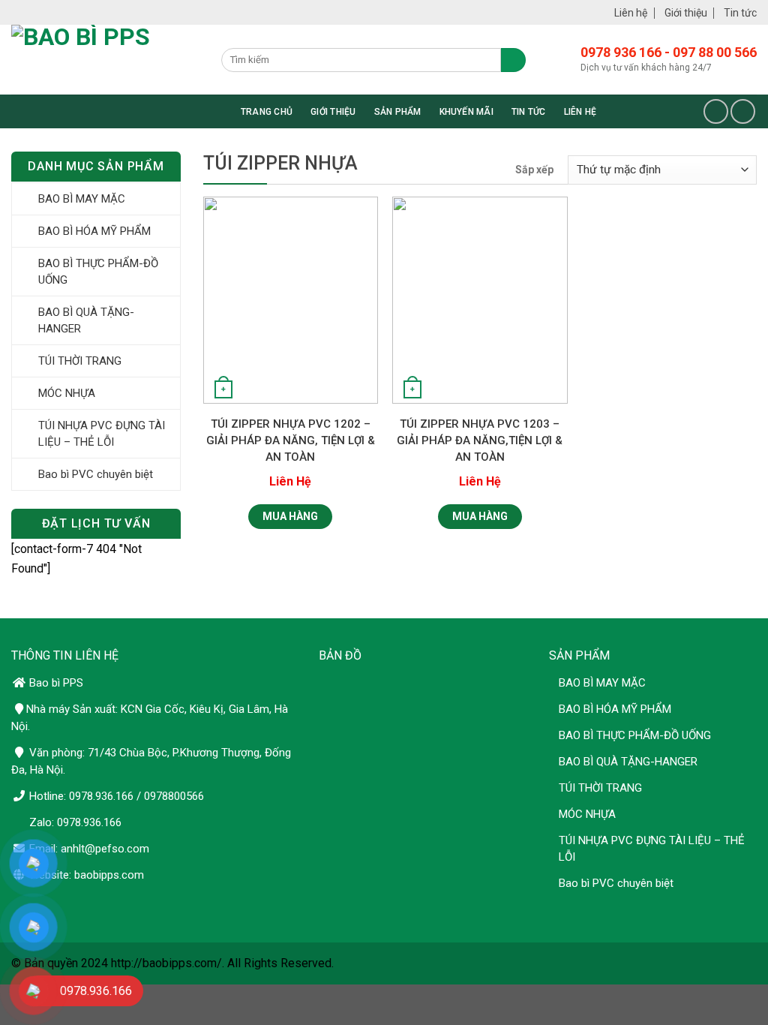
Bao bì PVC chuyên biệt (95, 474)
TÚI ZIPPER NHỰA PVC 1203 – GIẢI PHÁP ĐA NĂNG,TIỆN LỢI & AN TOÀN (479, 440)
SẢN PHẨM (398, 112)
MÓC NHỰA (66, 393)
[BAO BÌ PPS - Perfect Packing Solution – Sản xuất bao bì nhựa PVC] (116, 60)
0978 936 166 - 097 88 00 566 (668, 52)
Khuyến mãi (467, 112)
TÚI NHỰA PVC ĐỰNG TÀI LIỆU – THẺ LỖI (101, 434)
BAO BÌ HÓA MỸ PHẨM (94, 231)
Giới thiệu (685, 13)
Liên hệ (630, 13)
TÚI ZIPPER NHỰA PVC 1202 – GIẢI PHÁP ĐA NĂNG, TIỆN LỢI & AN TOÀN (290, 440)
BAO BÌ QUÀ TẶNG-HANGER (86, 320)
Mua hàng (290, 516)
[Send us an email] (742, 111)
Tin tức (740, 13)
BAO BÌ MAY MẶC (81, 199)
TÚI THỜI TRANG (80, 361)
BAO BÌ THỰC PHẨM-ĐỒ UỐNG (98, 272)
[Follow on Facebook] (716, 111)
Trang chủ (266, 112)
